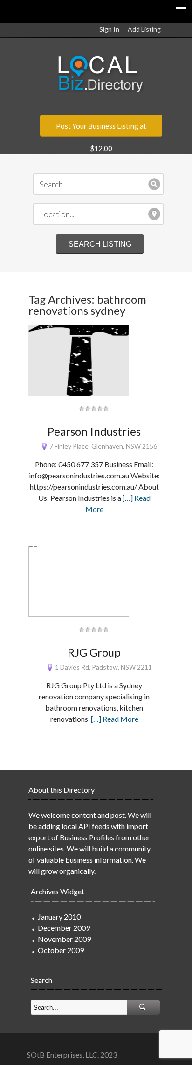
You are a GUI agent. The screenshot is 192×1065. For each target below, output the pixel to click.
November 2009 (64, 938)
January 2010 (59, 916)
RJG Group (94, 652)
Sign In (109, 29)
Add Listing (144, 29)
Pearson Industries (94, 431)
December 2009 (64, 927)
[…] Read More (114, 718)
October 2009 (61, 950)
